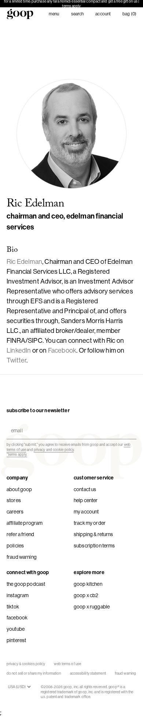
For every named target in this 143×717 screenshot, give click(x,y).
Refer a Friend (20, 534)
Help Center (86, 500)
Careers (15, 512)
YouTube (16, 629)
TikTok (13, 607)
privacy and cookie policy (54, 450)
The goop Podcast (26, 584)
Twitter (16, 360)
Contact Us (85, 489)
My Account (86, 512)
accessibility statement (88, 673)
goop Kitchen (88, 584)
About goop (19, 489)
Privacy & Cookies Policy (26, 664)
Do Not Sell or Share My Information (34, 673)
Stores (14, 500)
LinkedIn (19, 350)
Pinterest (16, 640)
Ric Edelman (24, 261)
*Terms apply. (17, 454)
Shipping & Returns (93, 534)
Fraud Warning (22, 557)
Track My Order (90, 523)
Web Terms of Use (67, 664)
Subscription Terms (94, 546)
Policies (15, 546)
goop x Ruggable (92, 607)
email (15, 424)
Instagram (18, 595)
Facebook (62, 350)
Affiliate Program (25, 523)
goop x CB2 (86, 595)
